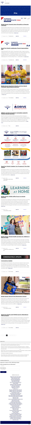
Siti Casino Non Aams (15, 405)
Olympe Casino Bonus (15, 413)
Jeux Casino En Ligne (15, 381)
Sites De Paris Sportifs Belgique (15, 382)
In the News (10, 210)
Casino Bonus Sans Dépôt (15, 394)
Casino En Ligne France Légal (15, 415)
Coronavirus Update (6, 260)
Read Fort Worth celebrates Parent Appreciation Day (14, 49)
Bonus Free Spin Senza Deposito (15, 402)
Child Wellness (10, 249)
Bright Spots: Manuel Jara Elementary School (13, 296)
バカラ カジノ (15, 388)
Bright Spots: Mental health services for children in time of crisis (15, 237)
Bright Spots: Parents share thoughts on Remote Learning (15, 25)
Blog (9, 97)
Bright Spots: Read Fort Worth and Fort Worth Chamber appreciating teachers (14, 86)
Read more (16, 32)
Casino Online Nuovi (15, 406)
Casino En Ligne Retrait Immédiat (15, 414)
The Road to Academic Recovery (7, 353)
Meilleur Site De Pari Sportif (15, 417)
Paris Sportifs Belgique (15, 380)
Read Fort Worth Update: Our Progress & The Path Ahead (15, 167)
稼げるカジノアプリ (15, 387)
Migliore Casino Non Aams (15, 377)
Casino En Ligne (15, 397)
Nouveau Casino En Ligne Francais (15, 389)
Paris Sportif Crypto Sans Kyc (15, 407)
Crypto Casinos (15, 412)
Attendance (7, 308)
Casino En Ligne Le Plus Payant (15, 418)
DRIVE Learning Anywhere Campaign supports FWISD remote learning (14, 113)
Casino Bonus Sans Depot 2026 (15, 393)
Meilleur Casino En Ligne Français (15, 390)
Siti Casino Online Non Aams (15, 385)
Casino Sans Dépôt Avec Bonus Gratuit (15, 395)
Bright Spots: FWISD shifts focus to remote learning (13, 197)
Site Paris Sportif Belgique (15, 379)
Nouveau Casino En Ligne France (16, 410)
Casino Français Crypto (15, 378)
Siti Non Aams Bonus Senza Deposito (15, 403)
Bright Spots (12, 97)
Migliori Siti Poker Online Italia (15, 384)
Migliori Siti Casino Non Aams (15, 376)
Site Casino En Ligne (15, 400)
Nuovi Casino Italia (15, 411)
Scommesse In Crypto (15, 392)
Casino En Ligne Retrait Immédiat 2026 (15, 399)
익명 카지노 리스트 (15, 408)
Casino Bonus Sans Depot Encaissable (15, 396)
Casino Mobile (15, 383)
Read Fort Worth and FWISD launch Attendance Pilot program (14, 315)
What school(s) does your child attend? (7, 364)
